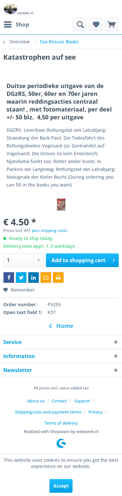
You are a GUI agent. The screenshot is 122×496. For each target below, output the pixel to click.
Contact (59, 401)
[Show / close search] (79, 24)
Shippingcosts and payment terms (48, 412)
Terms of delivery (61, 423)
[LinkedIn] (33, 277)
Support (82, 401)
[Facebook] (9, 277)
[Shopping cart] (111, 24)
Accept (61, 486)
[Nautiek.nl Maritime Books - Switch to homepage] (18, 9)
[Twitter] (21, 277)
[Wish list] (95, 24)
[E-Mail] (46, 277)
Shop (22, 24)
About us (36, 401)
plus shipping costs (49, 230)
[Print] (58, 277)
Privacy (95, 412)
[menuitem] (16, 24)
